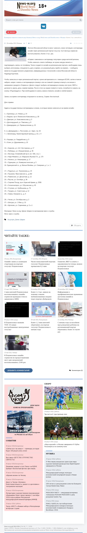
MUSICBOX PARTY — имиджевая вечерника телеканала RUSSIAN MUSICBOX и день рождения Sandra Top (61, 494)
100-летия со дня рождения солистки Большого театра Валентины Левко (63, 485)
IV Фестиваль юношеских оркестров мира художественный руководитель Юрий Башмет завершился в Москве (63, 464)
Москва (62, 37)
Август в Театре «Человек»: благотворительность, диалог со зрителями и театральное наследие (22, 484)
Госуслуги (11, 219)
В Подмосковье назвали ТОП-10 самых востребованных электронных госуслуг (16, 326)
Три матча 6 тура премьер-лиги (55, 414)
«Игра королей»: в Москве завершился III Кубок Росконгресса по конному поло (61, 445)
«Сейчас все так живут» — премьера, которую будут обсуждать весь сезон (22, 450)
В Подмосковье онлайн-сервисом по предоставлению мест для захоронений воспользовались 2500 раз (16, 358)
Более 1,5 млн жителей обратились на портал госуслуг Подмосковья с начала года (41, 326)
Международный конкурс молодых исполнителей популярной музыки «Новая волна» (61, 475)
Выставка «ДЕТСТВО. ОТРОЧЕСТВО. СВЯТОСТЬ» (19, 458)
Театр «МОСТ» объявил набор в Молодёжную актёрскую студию (23, 507)
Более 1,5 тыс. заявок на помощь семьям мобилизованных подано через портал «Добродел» (41, 295)
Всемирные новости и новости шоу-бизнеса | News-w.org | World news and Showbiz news (31, 37)
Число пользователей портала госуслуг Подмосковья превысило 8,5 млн (43, 263)
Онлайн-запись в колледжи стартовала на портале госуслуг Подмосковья (15, 263)
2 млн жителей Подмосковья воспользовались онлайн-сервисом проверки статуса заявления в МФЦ (16, 295)
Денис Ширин (20, 219)
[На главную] (27, 6)
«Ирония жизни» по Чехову (16, 475)
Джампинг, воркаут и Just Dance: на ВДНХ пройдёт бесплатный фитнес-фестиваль (21, 467)
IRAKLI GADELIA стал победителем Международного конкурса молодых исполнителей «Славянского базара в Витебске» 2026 (59, 506)
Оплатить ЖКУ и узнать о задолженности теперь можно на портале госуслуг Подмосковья (70, 265)
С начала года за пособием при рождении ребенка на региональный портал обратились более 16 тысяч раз (69, 327)
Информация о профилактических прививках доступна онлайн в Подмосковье (70, 295)
